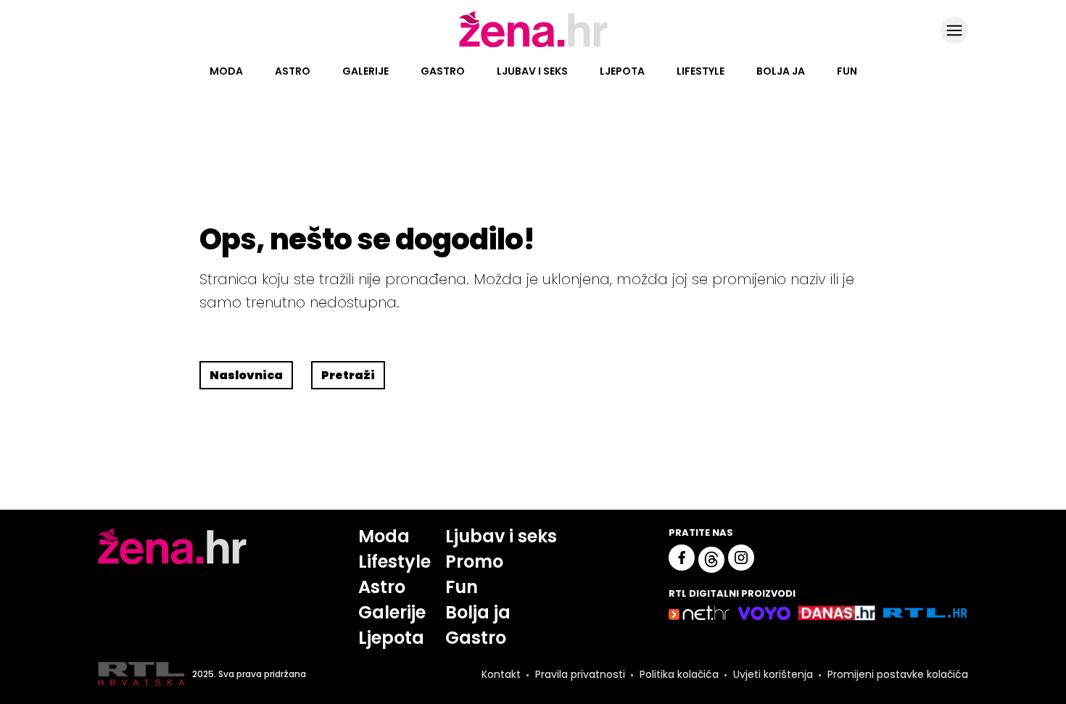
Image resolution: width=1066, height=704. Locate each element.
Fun (847, 71)
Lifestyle (700, 71)
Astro (292, 71)
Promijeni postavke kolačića (897, 674)
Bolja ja (780, 71)
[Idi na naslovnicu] (533, 46)
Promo (474, 561)
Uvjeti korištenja (773, 674)
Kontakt (501, 674)
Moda (226, 71)
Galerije (365, 71)
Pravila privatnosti (580, 674)
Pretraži (348, 375)
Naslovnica (246, 375)
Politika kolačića (679, 674)
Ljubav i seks (532, 71)
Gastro (443, 71)
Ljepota (622, 71)
